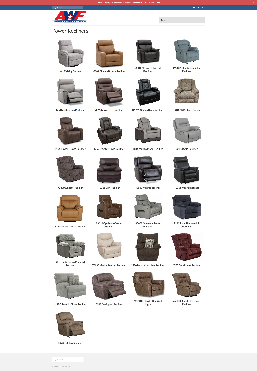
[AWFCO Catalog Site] (76, 16)
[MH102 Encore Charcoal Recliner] (148, 57)
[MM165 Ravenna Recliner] (70, 95)
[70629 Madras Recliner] (148, 173)
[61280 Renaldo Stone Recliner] (70, 290)
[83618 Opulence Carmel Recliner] (109, 212)
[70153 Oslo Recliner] (187, 134)
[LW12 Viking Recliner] (70, 57)
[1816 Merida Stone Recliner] (148, 134)
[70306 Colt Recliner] (109, 173)
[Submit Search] (54, 7)
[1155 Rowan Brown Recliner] (70, 134)
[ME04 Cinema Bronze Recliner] (109, 57)
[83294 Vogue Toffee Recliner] (70, 212)
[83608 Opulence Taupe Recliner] (148, 212)
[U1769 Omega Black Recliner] (148, 95)
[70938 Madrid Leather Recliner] (109, 251)
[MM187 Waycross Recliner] (109, 95)
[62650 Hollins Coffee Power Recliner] (187, 290)
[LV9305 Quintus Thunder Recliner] (187, 57)
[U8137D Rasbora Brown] (187, 95)
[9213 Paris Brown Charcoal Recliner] (70, 251)
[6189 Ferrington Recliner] (109, 290)
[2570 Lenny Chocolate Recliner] (148, 251)
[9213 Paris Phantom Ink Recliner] (187, 212)
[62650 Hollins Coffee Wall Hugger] (148, 290)
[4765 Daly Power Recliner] (187, 251)
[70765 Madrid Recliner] (187, 173)
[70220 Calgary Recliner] (70, 173)
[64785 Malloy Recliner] (70, 328)
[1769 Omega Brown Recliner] (109, 134)
